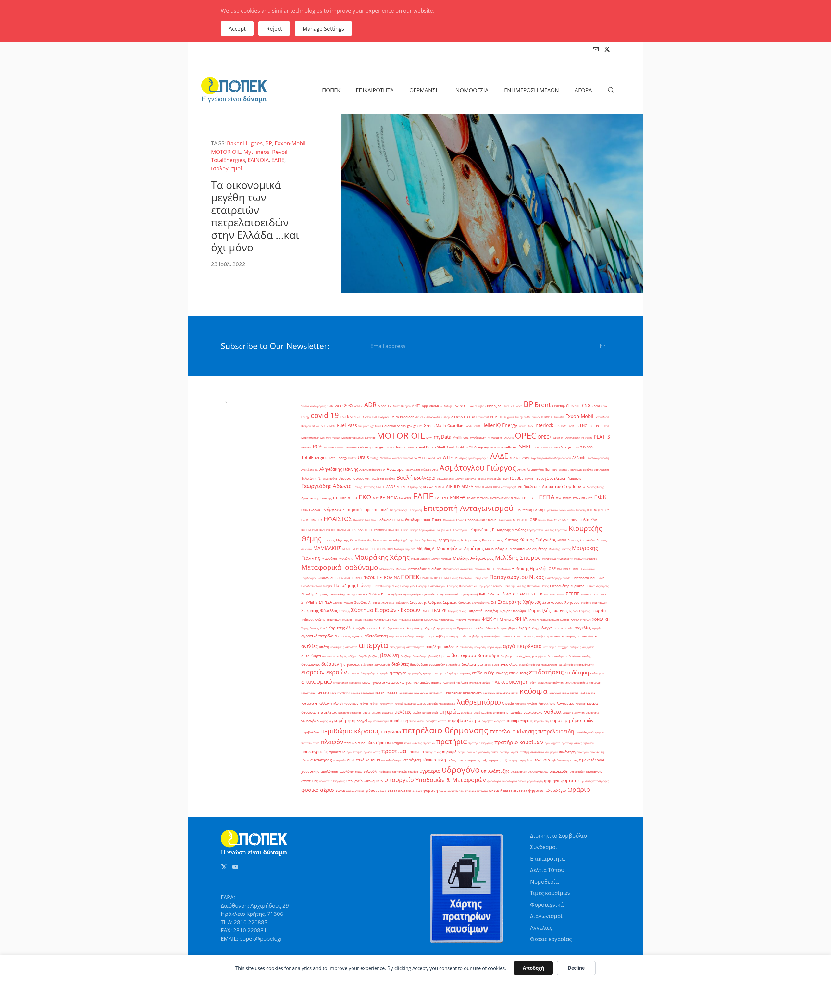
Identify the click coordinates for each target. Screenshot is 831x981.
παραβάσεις (416, 721)
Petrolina (586, 437)
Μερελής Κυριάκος (585, 558)
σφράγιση (412, 759)
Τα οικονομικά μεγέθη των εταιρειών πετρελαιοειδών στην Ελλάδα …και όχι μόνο (255, 216)
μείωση (376, 712)
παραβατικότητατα (493, 721)
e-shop (445, 417)
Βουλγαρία (424, 478)
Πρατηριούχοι (412, 594)
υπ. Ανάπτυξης (495, 771)
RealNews (351, 447)
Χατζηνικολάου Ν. (394, 628)
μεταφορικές (430, 712)
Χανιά (323, 628)
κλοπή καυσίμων (345, 703)
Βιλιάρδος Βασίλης (383, 478)
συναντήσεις (321, 760)
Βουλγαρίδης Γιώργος (450, 478)
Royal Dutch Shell (430, 447)
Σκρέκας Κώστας (457, 602)
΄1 (488, 458)
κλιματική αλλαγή (316, 703)
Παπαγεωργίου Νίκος (517, 577)
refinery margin (371, 447)
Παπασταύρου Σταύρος (443, 586)
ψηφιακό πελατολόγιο (547, 790)
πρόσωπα (415, 751)
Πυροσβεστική (469, 594)
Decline (576, 968)
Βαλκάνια (576, 469)
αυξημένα (588, 647)
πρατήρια (451, 741)
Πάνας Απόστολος (461, 578)
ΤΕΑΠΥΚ (439, 610)
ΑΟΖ (512, 458)
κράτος (374, 703)
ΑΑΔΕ (499, 456)
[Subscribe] (603, 346)
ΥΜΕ (394, 619)
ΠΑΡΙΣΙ (358, 578)
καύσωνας (555, 692)
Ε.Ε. (336, 498)
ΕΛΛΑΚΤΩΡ (405, 498)
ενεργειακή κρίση (445, 673)
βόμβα (505, 656)
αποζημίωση (397, 647)
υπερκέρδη (559, 771)
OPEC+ (545, 437)
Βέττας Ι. (564, 469)
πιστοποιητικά (310, 743)
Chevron (573, 405)
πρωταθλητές (372, 752)
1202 (330, 406)
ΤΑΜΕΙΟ (425, 611)
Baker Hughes (245, 143)
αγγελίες (583, 628)
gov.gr (411, 426)
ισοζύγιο (595, 682)
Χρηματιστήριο (446, 628)
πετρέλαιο (391, 732)
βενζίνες (373, 656)
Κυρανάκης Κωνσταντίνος (484, 540)
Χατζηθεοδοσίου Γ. (367, 628)
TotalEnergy (338, 458)
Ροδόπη (493, 594)
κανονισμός (421, 692)
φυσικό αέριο (317, 789)
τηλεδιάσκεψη (560, 760)
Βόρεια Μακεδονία (489, 478)
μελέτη (417, 712)
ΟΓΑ (559, 568)
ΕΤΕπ (584, 498)
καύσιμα (533, 691)
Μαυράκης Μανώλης (337, 559)
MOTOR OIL (226, 151)
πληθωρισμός (354, 743)
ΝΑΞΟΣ (491, 568)
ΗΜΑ (313, 519)
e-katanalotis (432, 417)
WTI (446, 457)
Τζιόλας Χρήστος (579, 611)
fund (378, 426)
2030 (339, 406)
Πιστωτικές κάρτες (597, 586)
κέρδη (379, 693)
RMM (411, 447)
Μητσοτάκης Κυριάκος (424, 569)
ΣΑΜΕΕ (523, 594)
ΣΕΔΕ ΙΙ (560, 594)
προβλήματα (552, 743)
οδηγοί (362, 721)
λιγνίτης (532, 703)
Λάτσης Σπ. (576, 540)
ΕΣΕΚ (534, 498)
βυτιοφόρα (463, 655)
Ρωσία (509, 593)
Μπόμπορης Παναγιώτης (458, 568)
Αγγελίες (541, 927)
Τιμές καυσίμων (550, 893)
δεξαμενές (310, 664)
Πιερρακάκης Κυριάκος (567, 586)
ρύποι (494, 752)
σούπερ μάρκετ (509, 752)
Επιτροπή (416, 510)
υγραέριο (429, 770)
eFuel (494, 417)
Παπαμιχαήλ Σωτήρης (413, 586)
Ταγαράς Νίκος (457, 611)
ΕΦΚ (600, 496)
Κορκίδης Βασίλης (426, 540)
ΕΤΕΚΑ (576, 498)
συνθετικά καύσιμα (363, 760)
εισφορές (382, 673)
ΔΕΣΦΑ (428, 487)
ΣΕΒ (546, 594)
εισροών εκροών (324, 672)
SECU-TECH (496, 447)
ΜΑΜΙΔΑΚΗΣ (327, 548)
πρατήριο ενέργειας (480, 743)
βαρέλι (363, 656)
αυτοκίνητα (311, 656)
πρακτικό (429, 743)
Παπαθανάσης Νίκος (386, 586)
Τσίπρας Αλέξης (313, 620)
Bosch (518, 406)
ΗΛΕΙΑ (304, 519)
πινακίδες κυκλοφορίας (590, 732)
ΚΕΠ (367, 530)
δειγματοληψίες (557, 656)
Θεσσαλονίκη (475, 520)
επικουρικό (316, 681)
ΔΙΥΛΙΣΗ (479, 487)
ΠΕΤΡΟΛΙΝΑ (388, 577)
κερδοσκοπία (570, 692)
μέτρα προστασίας (349, 712)
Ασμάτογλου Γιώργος (478, 467)
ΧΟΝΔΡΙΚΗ (601, 619)
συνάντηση (567, 752)
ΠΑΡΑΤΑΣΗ (346, 578)
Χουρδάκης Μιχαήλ (420, 628)
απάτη (324, 647)
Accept (237, 28)
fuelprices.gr (366, 426)
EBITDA (469, 417)
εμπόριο (428, 673)
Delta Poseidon (402, 417)
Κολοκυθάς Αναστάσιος (372, 540)
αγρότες (344, 636)
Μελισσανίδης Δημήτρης (557, 558)
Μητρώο (401, 568)
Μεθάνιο (446, 558)
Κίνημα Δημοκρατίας (422, 530)
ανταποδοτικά (587, 636)
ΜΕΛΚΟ (346, 549)
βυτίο (445, 656)
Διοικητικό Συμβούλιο (563, 486)
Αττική (521, 469)
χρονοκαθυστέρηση (451, 790)
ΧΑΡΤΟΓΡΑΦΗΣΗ (581, 619)
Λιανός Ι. (603, 540)
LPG (597, 426)
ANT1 (416, 405)
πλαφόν (332, 742)
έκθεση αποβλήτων (505, 628)
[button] (611, 89)
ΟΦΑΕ (575, 568)
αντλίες (309, 646)
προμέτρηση (354, 752)
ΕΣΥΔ (559, 498)
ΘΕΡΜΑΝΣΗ (424, 90)
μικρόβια (466, 712)
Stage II (567, 447)
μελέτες (402, 711)
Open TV (558, 437)
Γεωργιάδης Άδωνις (326, 486)
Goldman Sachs (394, 426)
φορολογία (494, 781)
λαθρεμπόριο (479, 701)
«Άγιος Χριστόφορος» (472, 458)
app (425, 406)
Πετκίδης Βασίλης (515, 586)
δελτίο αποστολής (580, 656)
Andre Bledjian (402, 406)
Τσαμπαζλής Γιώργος (339, 619)
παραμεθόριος (520, 720)
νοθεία (552, 711)
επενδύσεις (518, 673)
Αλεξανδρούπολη (598, 458)
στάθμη (524, 752)
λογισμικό (565, 703)
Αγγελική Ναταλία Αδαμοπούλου (551, 458)
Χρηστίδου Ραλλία (470, 628)
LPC (591, 426)
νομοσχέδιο (310, 721)
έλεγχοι (547, 628)
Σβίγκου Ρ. (402, 602)
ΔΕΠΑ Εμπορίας (412, 487)
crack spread (351, 416)
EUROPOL (547, 417)
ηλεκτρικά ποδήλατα (455, 682)
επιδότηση (577, 672)
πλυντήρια (376, 742)
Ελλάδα (314, 510)
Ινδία (565, 519)
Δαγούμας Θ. (509, 487)
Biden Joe (494, 406)
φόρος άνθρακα (399, 791)
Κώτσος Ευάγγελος (537, 540)
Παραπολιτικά (468, 586)
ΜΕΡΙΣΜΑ (358, 549)
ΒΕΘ (554, 469)
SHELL (526, 446)
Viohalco (385, 458)
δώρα (495, 664)
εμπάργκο (398, 673)
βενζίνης (406, 656)
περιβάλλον (310, 732)
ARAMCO (435, 406)
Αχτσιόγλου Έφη (539, 469)
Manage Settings (323, 28)
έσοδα (569, 628)
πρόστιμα (393, 750)
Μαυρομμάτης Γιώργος (425, 558)
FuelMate (330, 426)
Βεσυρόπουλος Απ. (354, 478)
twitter (352, 458)
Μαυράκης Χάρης (382, 557)
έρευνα (559, 628)
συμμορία (551, 752)
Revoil (279, 151)
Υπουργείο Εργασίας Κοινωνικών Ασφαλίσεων (426, 619)
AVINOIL (461, 406)
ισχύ (333, 692)
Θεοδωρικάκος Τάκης (423, 519)
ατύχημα (563, 647)
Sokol (544, 447)
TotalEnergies (228, 160)
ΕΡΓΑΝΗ (515, 498)
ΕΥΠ (590, 498)
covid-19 (325, 415)
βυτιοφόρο (488, 655)
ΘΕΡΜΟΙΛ (398, 519)
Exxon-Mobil (290, 143)
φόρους (417, 790)
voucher (397, 458)
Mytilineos (256, 151)
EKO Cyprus (507, 417)
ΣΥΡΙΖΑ (325, 602)
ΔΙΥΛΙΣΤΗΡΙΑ (492, 487)
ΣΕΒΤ (552, 594)
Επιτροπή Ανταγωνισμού (468, 508)
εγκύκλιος (509, 664)
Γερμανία (574, 478)
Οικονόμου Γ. (328, 578)
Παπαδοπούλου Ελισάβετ (316, 586)
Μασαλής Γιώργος (560, 549)
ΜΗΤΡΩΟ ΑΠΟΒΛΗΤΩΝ (379, 549)
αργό (498, 647)
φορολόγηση (535, 781)
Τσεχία (357, 619)
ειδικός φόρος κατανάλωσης (576, 664)
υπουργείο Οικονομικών (364, 781)
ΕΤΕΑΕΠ (567, 498)
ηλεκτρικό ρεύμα (479, 682)
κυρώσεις (410, 703)
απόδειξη (451, 647)
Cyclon (367, 417)
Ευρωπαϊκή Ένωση (529, 510)
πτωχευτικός (433, 752)
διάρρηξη (367, 664)
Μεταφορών (386, 568)
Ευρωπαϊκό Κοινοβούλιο (559, 510)
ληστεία (508, 703)
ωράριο (578, 789)
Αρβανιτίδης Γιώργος (418, 469)
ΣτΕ (494, 602)
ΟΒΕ (552, 568)
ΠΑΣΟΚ (369, 577)
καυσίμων (489, 692)
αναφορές (529, 636)
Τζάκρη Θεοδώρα (512, 611)
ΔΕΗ (399, 487)
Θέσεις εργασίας (551, 939)
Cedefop (558, 406)
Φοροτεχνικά (547, 904)
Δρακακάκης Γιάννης (316, 498)
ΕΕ (349, 498)
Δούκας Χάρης (595, 487)
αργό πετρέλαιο (522, 646)
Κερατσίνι (561, 530)
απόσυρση (466, 647)
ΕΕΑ (354, 498)
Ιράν (573, 519)
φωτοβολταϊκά (355, 790)
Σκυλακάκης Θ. (481, 602)
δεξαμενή (331, 664)
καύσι (514, 692)
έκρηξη (525, 628)
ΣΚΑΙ (595, 594)
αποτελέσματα (415, 647)
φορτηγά (551, 781)
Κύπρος (511, 540)
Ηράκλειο (384, 520)
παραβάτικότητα (436, 721)
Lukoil (605, 426)
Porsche (306, 447)
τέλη (441, 760)
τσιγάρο (413, 771)
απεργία (373, 645)
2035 (348, 405)
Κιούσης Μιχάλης (336, 540)
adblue (358, 406)
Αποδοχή (533, 968)
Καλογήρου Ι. (461, 530)
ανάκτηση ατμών (456, 636)
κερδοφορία (587, 692)
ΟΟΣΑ (566, 568)
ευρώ (366, 683)
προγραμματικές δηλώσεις (578, 743)
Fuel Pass (347, 425)
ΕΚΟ (365, 497)
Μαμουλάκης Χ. (496, 549)
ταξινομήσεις (491, 760)
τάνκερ (429, 760)
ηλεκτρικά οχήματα (427, 683)
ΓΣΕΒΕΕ (517, 478)
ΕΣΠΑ (546, 497)
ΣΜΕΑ (602, 594)
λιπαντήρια (547, 703)
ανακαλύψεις (492, 636)
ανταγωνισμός (565, 636)
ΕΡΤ (525, 498)
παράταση (399, 720)
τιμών (358, 771)
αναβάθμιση (475, 636)
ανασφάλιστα (511, 636)
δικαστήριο (453, 664)
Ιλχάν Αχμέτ (554, 519)
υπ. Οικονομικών (538, 771)
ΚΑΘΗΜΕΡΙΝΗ (309, 530)
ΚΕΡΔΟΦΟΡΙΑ (379, 530)
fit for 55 (317, 426)
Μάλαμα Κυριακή (404, 549)
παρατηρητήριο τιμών (571, 720)
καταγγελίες (453, 693)
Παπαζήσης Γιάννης (353, 585)
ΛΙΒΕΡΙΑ (561, 540)
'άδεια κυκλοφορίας (313, 406)
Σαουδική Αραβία (383, 602)
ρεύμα (461, 752)
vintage (374, 458)
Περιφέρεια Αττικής (490, 586)
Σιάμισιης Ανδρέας (426, 602)
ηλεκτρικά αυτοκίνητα (391, 682)
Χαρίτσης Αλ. (340, 627)
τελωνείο (542, 760)
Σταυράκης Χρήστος (519, 602)
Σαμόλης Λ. (362, 602)
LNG (583, 425)
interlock (543, 425)
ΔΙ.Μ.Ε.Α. (440, 487)
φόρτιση (430, 790)
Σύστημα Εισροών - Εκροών (385, 610)
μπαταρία (499, 712)
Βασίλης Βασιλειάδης (596, 469)
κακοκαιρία (406, 692)
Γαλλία (529, 478)
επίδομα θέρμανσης (490, 672)
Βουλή (404, 477)
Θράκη (491, 520)
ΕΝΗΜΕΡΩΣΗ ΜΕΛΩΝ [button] (531, 90)
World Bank (434, 458)
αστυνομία (549, 647)
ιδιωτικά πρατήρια (576, 682)
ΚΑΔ (593, 519)
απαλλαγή (351, 647)
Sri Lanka (554, 447)
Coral (596, 406)
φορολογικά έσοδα (514, 781)
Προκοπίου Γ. (430, 594)
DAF (374, 417)
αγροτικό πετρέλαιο (319, 635)
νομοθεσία (592, 712)
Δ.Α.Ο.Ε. (380, 487)
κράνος (364, 703)
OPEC (525, 435)
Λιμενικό (306, 549)
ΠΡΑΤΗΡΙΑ (426, 578)
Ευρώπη (581, 510)
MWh (429, 437)
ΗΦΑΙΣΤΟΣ (338, 518)
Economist (482, 417)
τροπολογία (399, 771)
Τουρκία (598, 610)
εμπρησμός (415, 673)
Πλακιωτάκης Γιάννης (342, 594)
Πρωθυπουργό (449, 594)
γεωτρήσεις (539, 656)
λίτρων (421, 703)
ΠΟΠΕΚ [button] (331, 90)
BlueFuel (508, 406)
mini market (333, 437)
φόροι (371, 790)
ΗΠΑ (319, 519)
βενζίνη (389, 655)
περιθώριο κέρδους (350, 730)
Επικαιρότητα (547, 858)
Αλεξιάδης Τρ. (309, 469)
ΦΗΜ (498, 619)
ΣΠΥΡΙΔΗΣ (309, 602)
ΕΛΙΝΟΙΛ (258, 160)
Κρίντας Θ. (456, 540)
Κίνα (405, 530)
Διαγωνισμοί (546, 916)
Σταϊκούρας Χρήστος (560, 602)
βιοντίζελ (434, 656)
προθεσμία (337, 752)
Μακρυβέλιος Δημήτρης (460, 548)
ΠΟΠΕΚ (410, 577)
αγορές (596, 628)
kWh (563, 426)
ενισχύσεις (464, 673)
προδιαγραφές (314, 751)
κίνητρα (391, 693)
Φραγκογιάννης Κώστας (554, 619)
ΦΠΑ (521, 618)
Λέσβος (590, 540)
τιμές (574, 760)
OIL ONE (509, 437)
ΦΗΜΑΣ (509, 619)
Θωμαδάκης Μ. (507, 519)
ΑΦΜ (526, 458)
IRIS (557, 426)
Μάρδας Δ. (425, 548)
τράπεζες (385, 771)
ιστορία (323, 693)
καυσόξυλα (503, 692)
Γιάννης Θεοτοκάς (364, 487)
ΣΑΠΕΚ (536, 594)
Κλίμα (353, 540)
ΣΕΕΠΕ (572, 594)
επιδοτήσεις (546, 672)
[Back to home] (234, 89)
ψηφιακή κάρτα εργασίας (508, 791)
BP (268, 143)
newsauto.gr (495, 437)
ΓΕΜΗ (505, 478)
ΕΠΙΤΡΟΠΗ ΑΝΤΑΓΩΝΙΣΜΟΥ (493, 498)
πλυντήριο (395, 743)
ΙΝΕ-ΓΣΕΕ (522, 519)
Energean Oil (522, 417)
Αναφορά (395, 469)
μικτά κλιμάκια (483, 712)
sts (577, 447)
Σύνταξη (344, 611)
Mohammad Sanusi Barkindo (358, 437)
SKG (537, 447)
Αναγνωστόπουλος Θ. (372, 469)
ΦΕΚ (486, 618)
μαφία (366, 712)
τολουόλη (371, 771)
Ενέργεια (331, 509)
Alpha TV (384, 406)
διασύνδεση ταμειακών (427, 664)
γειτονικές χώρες (520, 656)
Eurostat (559, 417)
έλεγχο (536, 628)
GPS (419, 426)
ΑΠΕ (518, 458)
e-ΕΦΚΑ (457, 417)
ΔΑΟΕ (390, 486)
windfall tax (410, 458)
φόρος (382, 790)
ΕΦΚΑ (304, 510)
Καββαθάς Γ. (444, 530)
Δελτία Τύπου (547, 870)
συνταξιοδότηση (391, 760)
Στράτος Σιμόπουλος (594, 602)
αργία (490, 647)
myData (442, 437)
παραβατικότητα (464, 720)
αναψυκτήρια (544, 636)
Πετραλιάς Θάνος (538, 586)
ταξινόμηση (509, 760)
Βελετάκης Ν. (311, 478)
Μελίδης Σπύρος (518, 557)
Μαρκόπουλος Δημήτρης (528, 549)
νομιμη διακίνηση (574, 712)
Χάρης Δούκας (310, 628)
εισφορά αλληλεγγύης (361, 673)
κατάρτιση (435, 692)
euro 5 (536, 417)
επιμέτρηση (340, 682)
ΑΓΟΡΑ (583, 90)
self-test (511, 447)
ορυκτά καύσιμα (378, 721)
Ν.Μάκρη (480, 568)
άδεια (489, 628)
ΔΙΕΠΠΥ (453, 486)
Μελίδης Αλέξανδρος (473, 558)
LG (577, 426)
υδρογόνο (461, 769)
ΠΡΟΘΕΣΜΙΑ (441, 578)
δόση (487, 664)
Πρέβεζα (396, 594)
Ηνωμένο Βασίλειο (364, 519)
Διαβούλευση (529, 486)
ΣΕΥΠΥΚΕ (586, 594)
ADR (370, 404)
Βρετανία (470, 478)
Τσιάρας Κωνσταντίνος (377, 619)
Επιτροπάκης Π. (399, 510)
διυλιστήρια (472, 664)
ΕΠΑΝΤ (471, 498)
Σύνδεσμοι (543, 847)
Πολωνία (361, 594)
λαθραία (432, 703)
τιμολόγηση (329, 771)
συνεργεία (339, 760)
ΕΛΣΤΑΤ (442, 498)
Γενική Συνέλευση (550, 478)
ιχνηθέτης (343, 692)
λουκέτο (581, 703)
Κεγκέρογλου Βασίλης (540, 530)
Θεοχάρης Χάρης (453, 519)
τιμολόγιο (346, 771)
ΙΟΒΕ (533, 519)
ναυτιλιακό (533, 712)
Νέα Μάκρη (504, 568)
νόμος (324, 721)
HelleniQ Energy (499, 425)
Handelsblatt (472, 426)
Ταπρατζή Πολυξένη (482, 611)
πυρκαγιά (449, 752)
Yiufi (454, 458)
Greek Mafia (435, 425)
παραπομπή (541, 721)
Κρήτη (443, 540)
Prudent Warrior (333, 447)
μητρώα (450, 711)
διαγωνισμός (382, 664)
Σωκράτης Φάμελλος (319, 610)
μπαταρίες (514, 712)
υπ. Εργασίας (519, 771)
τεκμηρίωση (525, 760)
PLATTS (602, 437)
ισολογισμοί (226, 168)
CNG (586, 405)
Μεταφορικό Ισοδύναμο (339, 567)
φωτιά (340, 791)
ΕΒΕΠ (343, 498)
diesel (419, 417)
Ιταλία (583, 519)
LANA (571, 426)
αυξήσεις (575, 647)
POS (318, 446)
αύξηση (352, 656)
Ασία (435, 469)
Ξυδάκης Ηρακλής (529, 568)
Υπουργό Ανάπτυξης (467, 619)
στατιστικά (537, 752)
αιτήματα (422, 636)
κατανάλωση (472, 693)
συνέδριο (583, 752)
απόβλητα (434, 646)
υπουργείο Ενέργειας (332, 781)
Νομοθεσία (544, 881)
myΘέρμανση (478, 437)
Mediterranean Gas (313, 437)
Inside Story (526, 426)
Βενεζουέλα (330, 478)
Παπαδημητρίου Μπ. (558, 578)
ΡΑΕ (482, 594)
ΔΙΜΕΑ (467, 486)
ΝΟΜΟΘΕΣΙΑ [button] (472, 90)
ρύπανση (484, 752)
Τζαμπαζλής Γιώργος (547, 610)
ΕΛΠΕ (277, 160)
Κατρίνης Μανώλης (511, 530)
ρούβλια (472, 752)
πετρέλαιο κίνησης (513, 731)
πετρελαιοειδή (556, 731)
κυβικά (399, 703)
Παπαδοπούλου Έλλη (588, 578)
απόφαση (480, 647)
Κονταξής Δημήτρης (401, 540)
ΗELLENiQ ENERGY (598, 510)
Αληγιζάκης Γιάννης (338, 469)
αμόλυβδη (437, 636)
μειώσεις (387, 712)
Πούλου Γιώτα (379, 594)
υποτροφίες (577, 771)
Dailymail (383, 417)
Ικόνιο (542, 519)
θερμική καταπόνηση (551, 682)
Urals (363, 457)
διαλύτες (400, 664)
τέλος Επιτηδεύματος (463, 760)
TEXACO (586, 447)
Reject (274, 28)
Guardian (455, 425)
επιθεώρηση (597, 673)
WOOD (422, 458)
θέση (533, 682)
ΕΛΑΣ (376, 498)
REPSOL (390, 447)
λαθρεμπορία (447, 703)
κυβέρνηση (386, 703)
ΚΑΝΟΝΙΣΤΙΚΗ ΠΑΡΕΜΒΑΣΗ (336, 530)
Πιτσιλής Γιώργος (314, 594)
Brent (543, 404)
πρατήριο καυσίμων (518, 742)
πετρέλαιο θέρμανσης (445, 730)
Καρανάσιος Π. (483, 529)
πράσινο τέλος (413, 743)
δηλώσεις (351, 664)
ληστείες (520, 703)
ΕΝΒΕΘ (458, 497)
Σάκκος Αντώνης (343, 602)
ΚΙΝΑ (391, 530)
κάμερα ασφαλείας (362, 692)
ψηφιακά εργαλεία (476, 790)
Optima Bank (572, 437)
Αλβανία (579, 457)
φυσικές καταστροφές (595, 781)
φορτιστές (570, 780)
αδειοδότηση (376, 636)
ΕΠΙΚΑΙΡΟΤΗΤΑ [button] (375, 90)
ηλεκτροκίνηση (510, 681)
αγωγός (357, 636)
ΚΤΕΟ (398, 530)
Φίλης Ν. (534, 619)
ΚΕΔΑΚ (359, 530)
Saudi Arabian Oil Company (467, 447)
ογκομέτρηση (342, 720)
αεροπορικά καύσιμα (402, 636)
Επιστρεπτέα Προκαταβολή (365, 510)
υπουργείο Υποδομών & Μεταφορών (435, 780)
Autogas (448, 406)
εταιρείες (355, 682)
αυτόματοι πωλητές (334, 656)
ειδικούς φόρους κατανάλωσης (538, 664)
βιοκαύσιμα (420, 656)
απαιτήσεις (337, 647)
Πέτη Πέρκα (481, 578)
